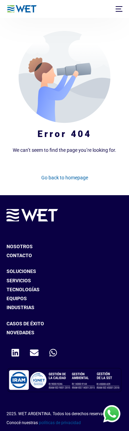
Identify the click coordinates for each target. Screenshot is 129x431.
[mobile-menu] (118, 9)
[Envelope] (34, 352)
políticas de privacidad (60, 422)
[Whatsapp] (53, 352)
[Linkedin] (15, 352)
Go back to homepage (64, 177)
